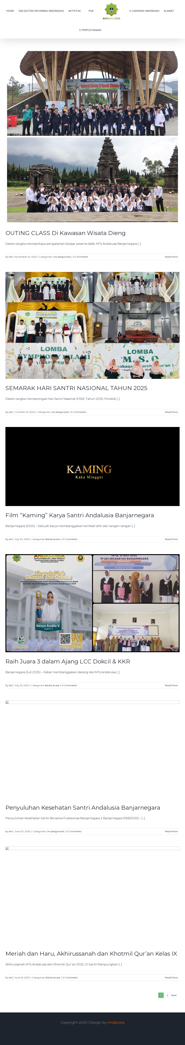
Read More (171, 256)
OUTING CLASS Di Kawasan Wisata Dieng (65, 232)
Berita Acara (53, 539)
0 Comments (80, 256)
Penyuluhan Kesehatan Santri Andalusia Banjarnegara (82, 807)
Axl (10, 256)
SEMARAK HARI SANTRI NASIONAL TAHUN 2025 (76, 388)
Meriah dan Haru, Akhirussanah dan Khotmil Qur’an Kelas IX (91, 953)
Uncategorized (61, 256)
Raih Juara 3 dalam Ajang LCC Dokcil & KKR (67, 661)
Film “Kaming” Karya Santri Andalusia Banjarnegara (79, 515)
